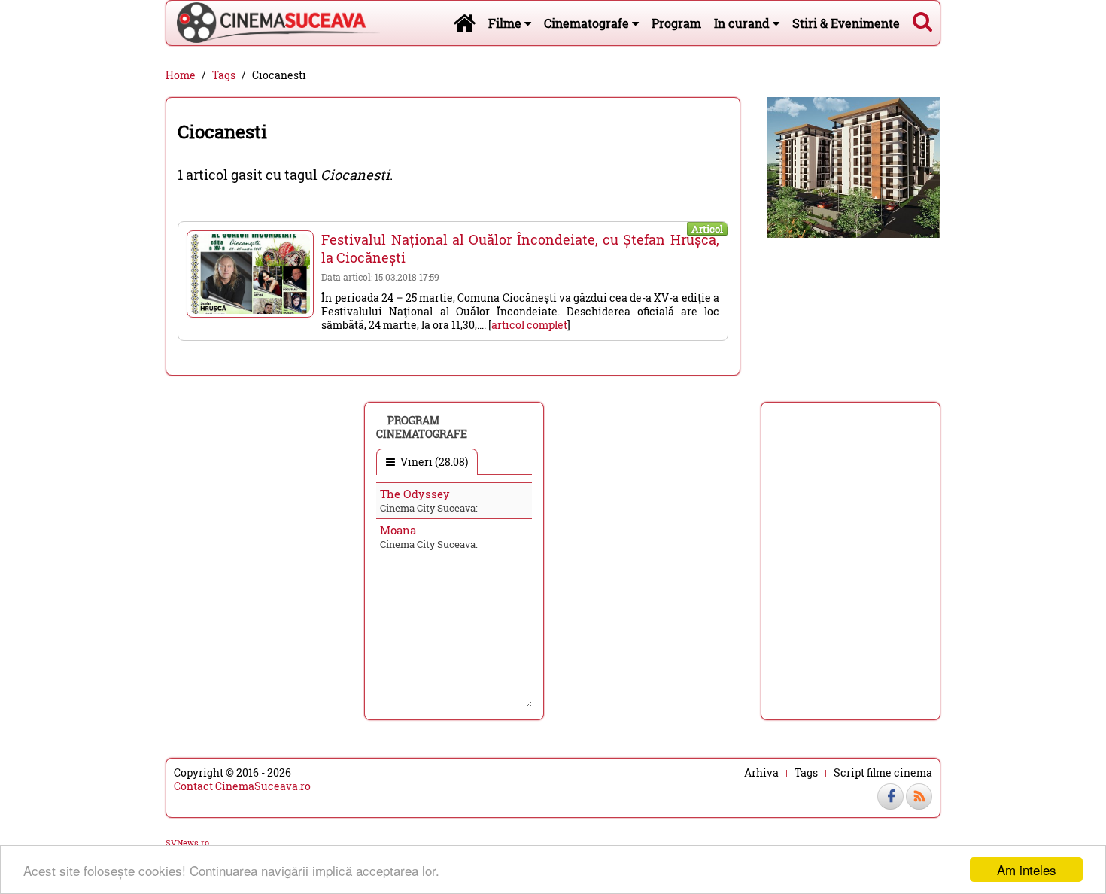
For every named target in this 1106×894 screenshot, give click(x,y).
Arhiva (761, 773)
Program (676, 23)
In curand (743, 23)
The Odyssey (415, 493)
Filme (506, 23)
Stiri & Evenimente (846, 23)
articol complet (529, 325)
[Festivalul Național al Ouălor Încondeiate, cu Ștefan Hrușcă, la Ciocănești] (250, 274)
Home (181, 75)
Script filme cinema (883, 773)
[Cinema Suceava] (273, 22)
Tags (223, 75)
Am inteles (1026, 869)
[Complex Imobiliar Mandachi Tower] (853, 166)
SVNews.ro (187, 842)
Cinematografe (588, 23)
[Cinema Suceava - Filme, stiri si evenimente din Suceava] (464, 22)
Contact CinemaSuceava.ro (242, 786)
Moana (398, 529)
